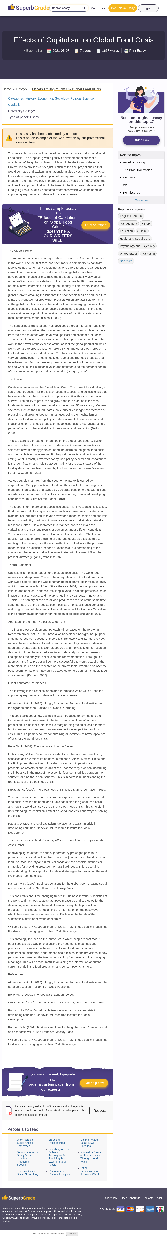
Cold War (129, 177)
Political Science (82, 98)
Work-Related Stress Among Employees (25, 1142)
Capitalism (15, 104)
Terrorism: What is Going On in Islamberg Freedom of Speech (27, 1158)
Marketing (148, 253)
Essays (22, 89)
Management (128, 223)
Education (126, 231)
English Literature (131, 216)
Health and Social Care (135, 238)
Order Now (141, 140)
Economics (45, 98)
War (125, 185)
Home (7, 89)
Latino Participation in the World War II (89, 1171)
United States (128, 253)
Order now (111, 1198)
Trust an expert (96, 225)
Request (100, 1110)
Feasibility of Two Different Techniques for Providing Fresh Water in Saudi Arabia (59, 1157)
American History (134, 162)
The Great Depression (137, 170)
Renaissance (131, 192)
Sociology (62, 98)
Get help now (94, 1083)
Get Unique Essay (123, 8)
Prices (123, 1198)
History (31, 98)
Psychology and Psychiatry (137, 246)
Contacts (148, 1198)
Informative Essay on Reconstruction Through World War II (90, 1157)
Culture (142, 231)
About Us (134, 1198)
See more (141, 200)
